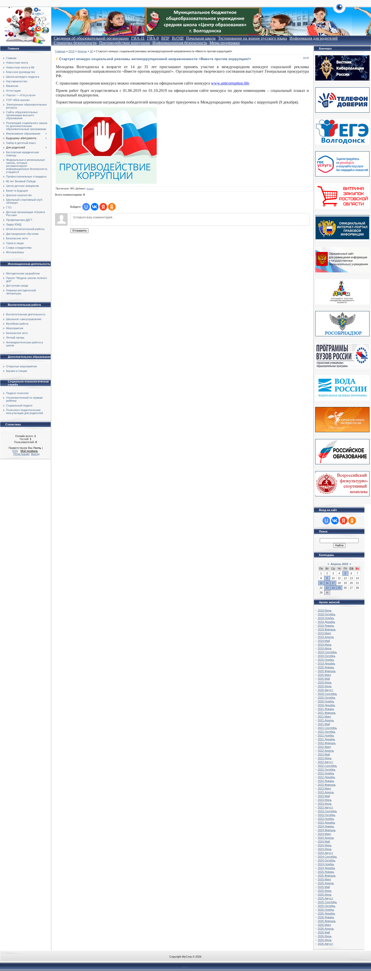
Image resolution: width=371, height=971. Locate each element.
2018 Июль (325, 610)
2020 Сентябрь (327, 693)
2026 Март (324, 924)
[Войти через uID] (86, 207)
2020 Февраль (327, 671)
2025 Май (324, 886)
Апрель (82, 51)
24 (333, 587)
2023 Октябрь (326, 814)
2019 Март (324, 633)
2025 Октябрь (326, 905)
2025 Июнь (325, 890)
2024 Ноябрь (326, 864)
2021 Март (324, 716)
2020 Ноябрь (326, 701)
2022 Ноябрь (326, 773)
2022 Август (325, 761)
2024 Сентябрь (327, 856)
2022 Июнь (325, 758)
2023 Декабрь (326, 822)
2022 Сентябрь (327, 765)
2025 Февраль (327, 875)
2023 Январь (326, 780)
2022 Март (324, 746)
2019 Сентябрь (327, 652)
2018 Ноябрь (326, 618)
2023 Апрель (326, 792)
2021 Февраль (327, 712)
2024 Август (325, 852)
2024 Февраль (327, 830)
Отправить (79, 230)
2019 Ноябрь (326, 659)
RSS (15, 450)
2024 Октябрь (326, 860)
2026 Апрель (326, 928)
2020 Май (324, 678)
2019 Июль (325, 648)
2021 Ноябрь (326, 735)
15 (321, 582)
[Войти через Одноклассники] (112, 207)
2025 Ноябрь (326, 909)
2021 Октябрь (326, 731)
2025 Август (325, 898)
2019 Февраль (327, 629)
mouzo (90, 188)
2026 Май (324, 932)
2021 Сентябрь (327, 727)
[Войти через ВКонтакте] (94, 207)
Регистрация (21, 453)
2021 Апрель (326, 720)
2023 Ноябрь (326, 818)
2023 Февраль (327, 784)
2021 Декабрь (326, 739)
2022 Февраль (327, 743)
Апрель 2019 (339, 564)
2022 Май (324, 754)
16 (327, 582)
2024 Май (324, 841)
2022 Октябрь (326, 769)
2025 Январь (326, 871)
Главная (60, 51)
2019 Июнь (325, 644)
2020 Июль (325, 686)
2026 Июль (325, 939)
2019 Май (324, 640)
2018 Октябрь (326, 614)
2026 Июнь (325, 936)
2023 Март (324, 788)
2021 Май (324, 724)
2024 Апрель (326, 837)
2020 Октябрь (326, 697)
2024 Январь (326, 826)
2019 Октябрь (326, 655)
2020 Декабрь (326, 705)
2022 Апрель (326, 750)
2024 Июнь (325, 845)
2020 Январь (326, 667)
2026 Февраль (327, 921)
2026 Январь (326, 917)
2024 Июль (325, 849)
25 (339, 587)
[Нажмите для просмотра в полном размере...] (106, 182)
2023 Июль (325, 803)
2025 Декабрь (326, 913)
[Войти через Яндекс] (103, 207)
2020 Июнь (325, 682)
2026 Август (325, 943)
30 (91, 51)
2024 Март (324, 833)
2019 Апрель (326, 636)
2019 (71, 51)
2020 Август (325, 690)
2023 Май (324, 796)
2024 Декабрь (326, 868)
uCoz (185, 967)
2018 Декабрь (326, 621)
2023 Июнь (325, 799)
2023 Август (325, 807)
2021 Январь (326, 708)
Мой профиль (29, 450)
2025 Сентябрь (327, 902)
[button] (339, 10)
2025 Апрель (326, 883)
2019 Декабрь (326, 663)
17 (333, 582)
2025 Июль (325, 894)
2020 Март (324, 674)
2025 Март (324, 879)
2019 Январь (326, 625)
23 (327, 587)
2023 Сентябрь (327, 811)
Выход (35, 453)
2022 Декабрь (326, 777)
